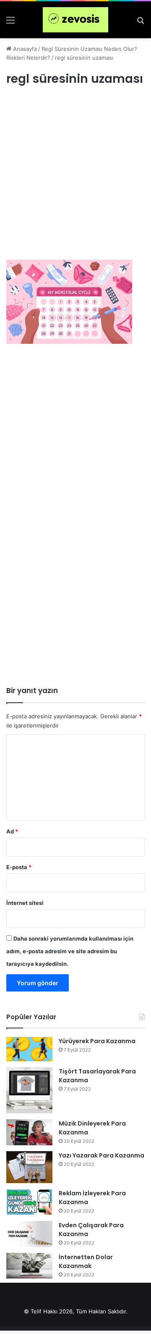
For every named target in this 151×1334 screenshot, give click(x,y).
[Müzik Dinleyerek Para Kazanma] (29, 1132)
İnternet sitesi (25, 902)
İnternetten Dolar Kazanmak (86, 1261)
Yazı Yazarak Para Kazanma (101, 1155)
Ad (12, 831)
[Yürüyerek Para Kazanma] (29, 1049)
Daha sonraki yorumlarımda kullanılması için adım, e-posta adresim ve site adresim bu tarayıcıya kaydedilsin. (69, 951)
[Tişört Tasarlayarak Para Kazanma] (29, 1090)
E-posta (18, 867)
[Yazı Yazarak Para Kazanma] (29, 1167)
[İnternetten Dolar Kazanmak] (29, 1266)
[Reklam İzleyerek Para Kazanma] (29, 1202)
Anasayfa (24, 48)
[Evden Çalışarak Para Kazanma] (29, 1234)
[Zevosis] (75, 19)
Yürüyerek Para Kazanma (97, 1041)
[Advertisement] (75, 180)
